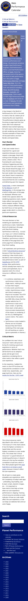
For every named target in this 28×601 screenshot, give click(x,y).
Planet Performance (16, 546)
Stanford (11, 99)
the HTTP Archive (13, 90)
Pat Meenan (8, 188)
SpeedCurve (7, 59)
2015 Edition (22, 15)
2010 (6, 595)
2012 (6, 591)
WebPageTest (6, 190)
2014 (6, 586)
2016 (6, 582)
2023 (6, 566)
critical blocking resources (16, 251)
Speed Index (6, 186)
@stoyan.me (19, 553)
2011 (6, 593)
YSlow (5, 90)
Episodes (6, 92)
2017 (6, 579)
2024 (6, 564)
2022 (6, 568)
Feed (13, 550)
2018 (6, 577)
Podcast (17, 548)
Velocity (13, 101)
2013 (6, 588)
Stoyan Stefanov (19, 539)
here (6, 319)
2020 (6, 573)
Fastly (11, 72)
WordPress (17, 541)
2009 (6, 597)
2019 (6, 575)
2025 (6, 562)
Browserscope (7, 94)
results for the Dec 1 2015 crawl (12, 375)
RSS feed (14, 544)
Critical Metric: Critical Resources (10, 20)
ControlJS (13, 92)
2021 (6, 571)
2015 (6, 584)
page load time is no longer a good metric (13, 467)
